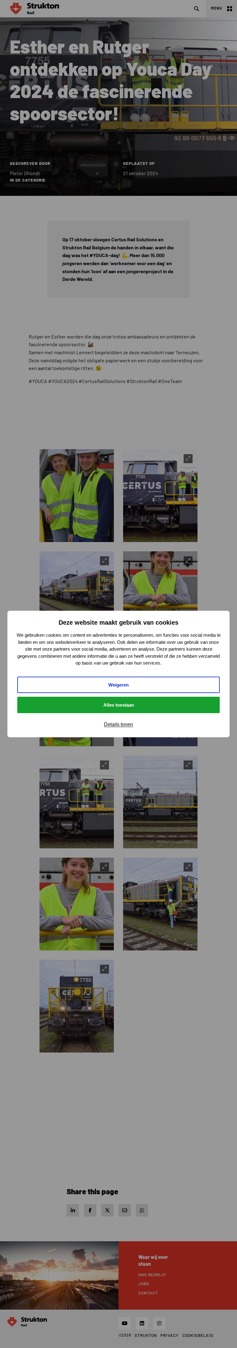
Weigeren (118, 684)
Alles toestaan (118, 705)
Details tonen (118, 724)
